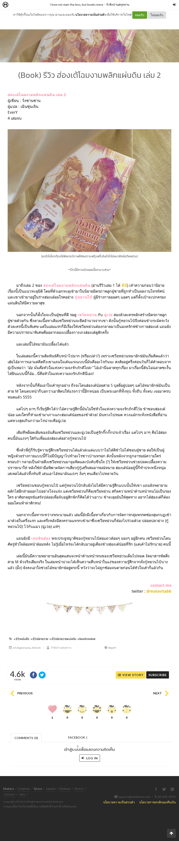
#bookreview (86, 638)
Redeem (65, 788)
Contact (9, 794)
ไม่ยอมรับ (157, 15)
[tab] (26, 737)
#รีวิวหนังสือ (21, 638)
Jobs (22, 794)
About (78, 788)
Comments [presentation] (26, 738)
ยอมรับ (139, 15)
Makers (15, 5)
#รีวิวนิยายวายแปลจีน (63, 638)
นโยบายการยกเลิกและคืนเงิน (157, 802)
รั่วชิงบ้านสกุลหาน (117, 4)
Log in (91, 758)
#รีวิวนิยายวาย (39, 638)
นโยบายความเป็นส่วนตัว (90, 14)
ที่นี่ (124, 285)
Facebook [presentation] (77, 739)
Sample (51, 788)
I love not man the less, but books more (76, 4)
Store (30, 5)
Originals (24, 788)
